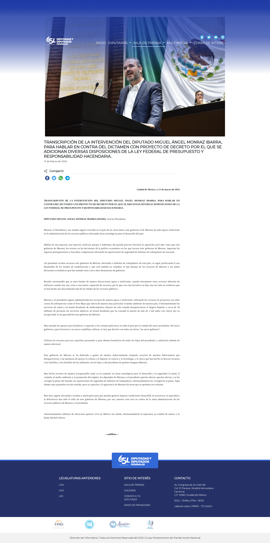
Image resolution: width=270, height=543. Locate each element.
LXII (61, 496)
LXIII (61, 490)
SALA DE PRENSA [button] (147, 43)
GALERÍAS (130, 490)
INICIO (101, 43)
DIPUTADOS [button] (118, 43)
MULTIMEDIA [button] (178, 43)
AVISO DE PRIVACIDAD (137, 505)
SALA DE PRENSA (134, 485)
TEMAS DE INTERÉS (209, 43)
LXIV (61, 485)
